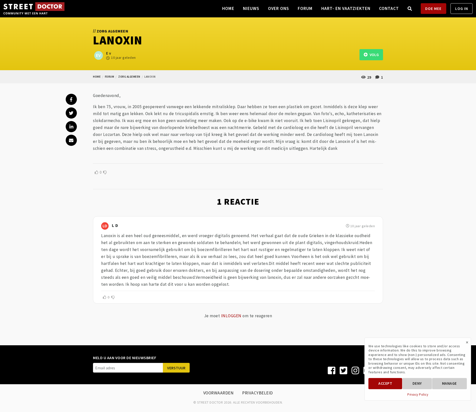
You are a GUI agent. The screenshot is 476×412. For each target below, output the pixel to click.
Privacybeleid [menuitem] (257, 393)
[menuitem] (409, 8)
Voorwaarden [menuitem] (218, 393)
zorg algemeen (129, 76)
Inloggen (231, 315)
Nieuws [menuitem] (251, 8)
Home (97, 76)
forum (109, 76)
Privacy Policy (417, 395)
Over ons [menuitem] (278, 8)
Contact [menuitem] (389, 8)
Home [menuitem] (228, 8)
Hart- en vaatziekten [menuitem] (345, 8)
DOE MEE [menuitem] (433, 8)
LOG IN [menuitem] (461, 8)
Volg (373, 54)
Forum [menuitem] (305, 8)
